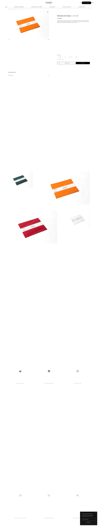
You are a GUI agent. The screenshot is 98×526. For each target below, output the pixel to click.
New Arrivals (52, 6)
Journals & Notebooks (19, 6)
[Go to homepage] (49, 2)
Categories (12, 9)
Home (9, 9)
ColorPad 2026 (82, 6)
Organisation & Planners (36, 6)
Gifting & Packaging (67, 6)
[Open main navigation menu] (6, 6)
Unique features (10, 75)
